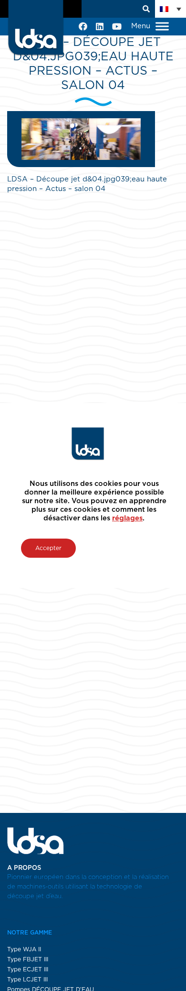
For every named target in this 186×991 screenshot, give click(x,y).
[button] (170, 9)
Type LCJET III (27, 979)
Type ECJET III (27, 969)
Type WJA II (24, 949)
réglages (127, 518)
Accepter (48, 548)
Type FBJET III (27, 959)
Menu (142, 26)
